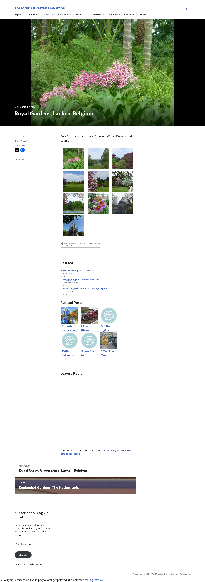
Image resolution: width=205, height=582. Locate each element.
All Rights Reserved (70, 246)
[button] (73, 159)
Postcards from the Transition (40, 8)
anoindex (21, 107)
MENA (79, 14)
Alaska (127, 14)
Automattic (185, 574)
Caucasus (63, 14)
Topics (18, 14)
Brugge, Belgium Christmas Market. (81, 279)
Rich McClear (21, 141)
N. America (95, 14)
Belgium (31, 107)
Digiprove (96, 580)
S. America (114, 14)
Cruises (142, 14)
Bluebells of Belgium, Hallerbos (77, 270)
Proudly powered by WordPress (147, 574)
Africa (47, 14)
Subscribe (23, 555)
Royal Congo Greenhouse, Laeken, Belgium (85, 288)
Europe (33, 14)
